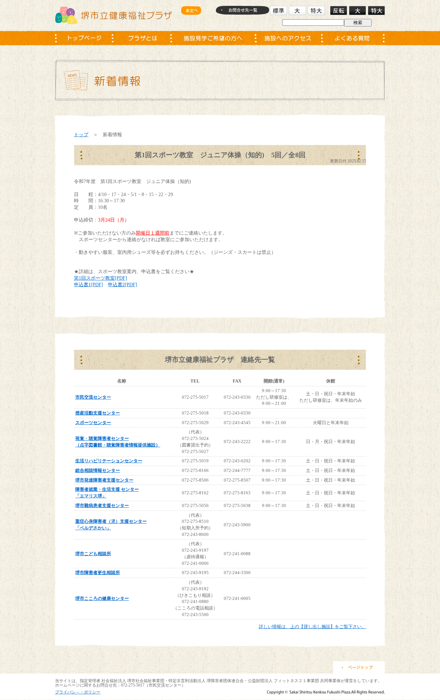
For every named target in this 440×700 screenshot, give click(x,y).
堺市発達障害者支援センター (104, 480)
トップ (81, 134)
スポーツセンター (93, 422)
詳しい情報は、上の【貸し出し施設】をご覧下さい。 (312, 626)
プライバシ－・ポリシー (77, 692)
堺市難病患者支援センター (102, 505)
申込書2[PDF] (122, 284)
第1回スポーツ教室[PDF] (100, 278)
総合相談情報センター (97, 470)
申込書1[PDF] (88, 284)
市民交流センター (93, 397)
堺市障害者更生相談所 (97, 572)
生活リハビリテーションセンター (108, 460)
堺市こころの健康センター (102, 598)
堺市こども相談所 (93, 553)
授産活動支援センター (97, 413)
